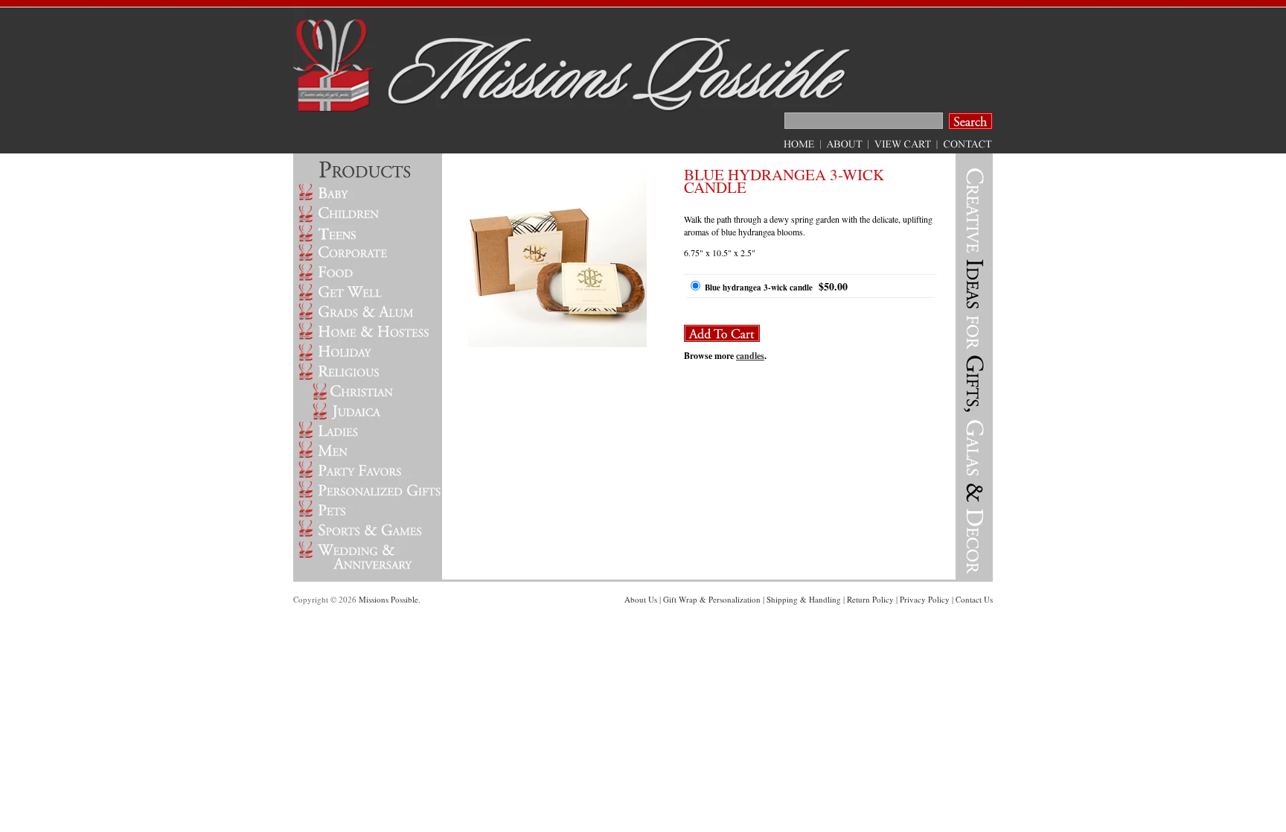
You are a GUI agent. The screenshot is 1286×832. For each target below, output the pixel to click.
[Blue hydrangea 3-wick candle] (557, 343)
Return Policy (870, 599)
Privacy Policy (925, 599)
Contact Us (974, 599)
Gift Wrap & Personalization (712, 599)
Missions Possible (388, 599)
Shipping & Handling (804, 599)
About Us (640, 599)
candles (750, 355)
